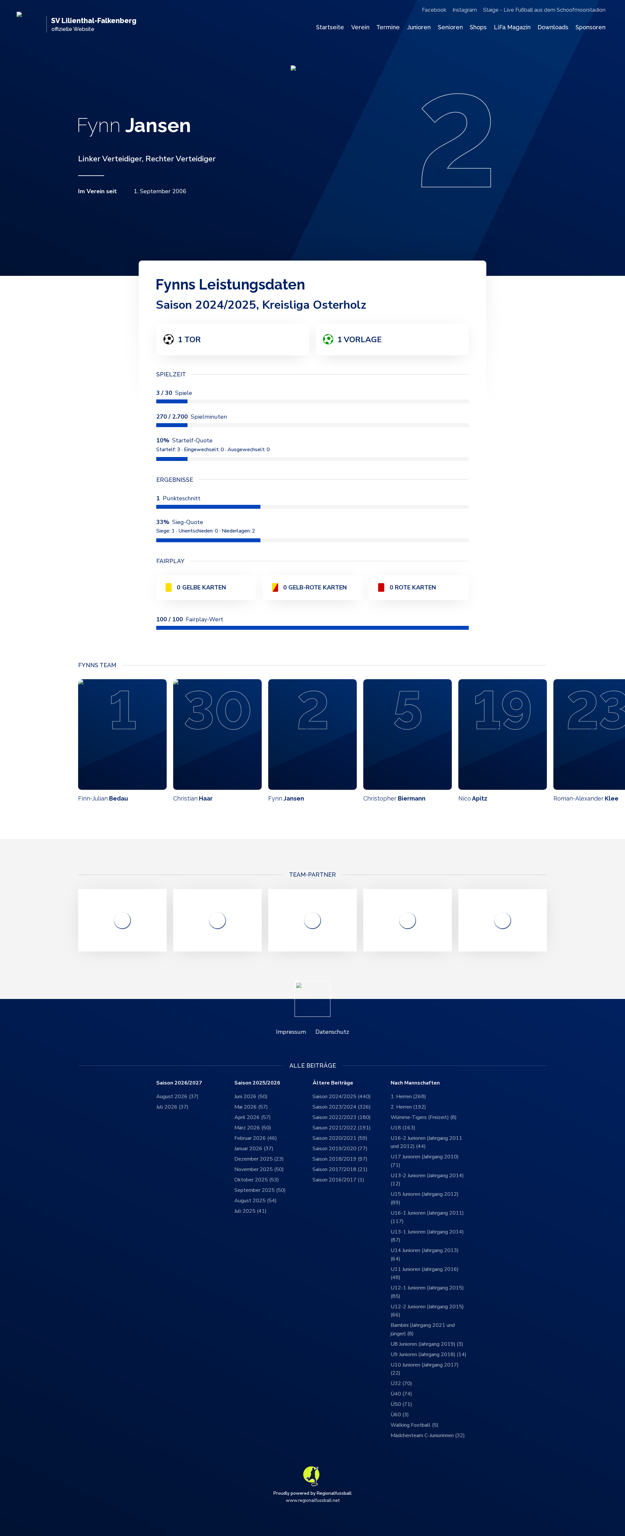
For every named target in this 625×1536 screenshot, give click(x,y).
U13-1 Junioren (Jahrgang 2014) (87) (427, 1236)
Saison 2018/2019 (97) (340, 1159)
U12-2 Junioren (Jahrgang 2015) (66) (427, 1311)
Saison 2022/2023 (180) (341, 1117)
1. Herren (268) (408, 1096)
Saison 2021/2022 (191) (341, 1127)
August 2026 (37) (177, 1096)
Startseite (330, 27)
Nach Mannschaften (415, 1083)
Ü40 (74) (401, 1393)
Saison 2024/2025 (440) (341, 1096)
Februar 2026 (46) (255, 1138)
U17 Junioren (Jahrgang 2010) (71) (425, 1161)
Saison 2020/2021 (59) (340, 1138)
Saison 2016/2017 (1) (338, 1179)
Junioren (419, 27)
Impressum (291, 1032)
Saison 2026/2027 (179, 1083)
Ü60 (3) (400, 1414)
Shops (478, 27)
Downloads (552, 27)
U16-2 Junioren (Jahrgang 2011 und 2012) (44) (426, 1142)
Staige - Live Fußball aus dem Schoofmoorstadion (544, 10)
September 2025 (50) (260, 1190)
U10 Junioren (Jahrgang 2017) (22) (425, 1369)
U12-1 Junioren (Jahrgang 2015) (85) (427, 1292)
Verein (360, 27)
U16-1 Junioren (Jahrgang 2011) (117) (427, 1217)
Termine (388, 27)
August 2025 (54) (255, 1200)
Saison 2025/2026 (257, 1083)
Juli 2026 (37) (172, 1107)
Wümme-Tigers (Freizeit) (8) (424, 1117)
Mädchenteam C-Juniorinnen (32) (428, 1435)
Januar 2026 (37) (253, 1148)
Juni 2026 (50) (251, 1096)
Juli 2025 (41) (250, 1211)
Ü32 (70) (401, 1383)
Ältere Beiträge (332, 1083)
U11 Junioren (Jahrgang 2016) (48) (425, 1273)
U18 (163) (403, 1127)
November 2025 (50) (259, 1169)
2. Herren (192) (408, 1107)
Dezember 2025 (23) (259, 1159)
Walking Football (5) (414, 1425)
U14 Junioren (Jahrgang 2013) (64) (425, 1254)
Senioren (450, 27)
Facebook (434, 10)
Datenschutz (332, 1032)
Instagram (464, 10)
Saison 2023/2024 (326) (341, 1107)
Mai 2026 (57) (251, 1107)
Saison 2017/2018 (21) (340, 1169)
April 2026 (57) (252, 1117)
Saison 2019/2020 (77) (340, 1148)
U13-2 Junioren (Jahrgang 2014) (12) (427, 1180)
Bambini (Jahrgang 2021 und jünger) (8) (423, 1329)
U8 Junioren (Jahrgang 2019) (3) (427, 1344)
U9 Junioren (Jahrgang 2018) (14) (428, 1354)
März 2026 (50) (252, 1127)
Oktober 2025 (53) (256, 1179)
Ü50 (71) (401, 1404)
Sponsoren (590, 27)
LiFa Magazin (512, 27)
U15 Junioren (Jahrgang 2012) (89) (425, 1198)
